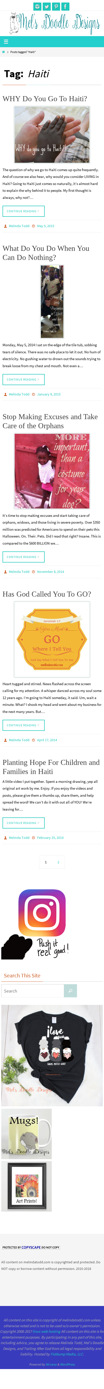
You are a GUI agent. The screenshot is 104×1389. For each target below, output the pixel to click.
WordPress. (67, 1358)
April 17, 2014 (47, 736)
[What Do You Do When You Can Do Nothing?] (52, 300)
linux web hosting (46, 1325)
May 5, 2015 (45, 225)
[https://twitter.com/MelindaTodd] (47, 7)
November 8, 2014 (50, 569)
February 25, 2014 (50, 833)
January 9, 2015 (49, 392)
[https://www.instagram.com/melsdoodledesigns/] (37, 7)
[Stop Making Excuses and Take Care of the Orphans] (52, 468)
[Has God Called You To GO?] (52, 636)
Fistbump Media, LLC (66, 1348)
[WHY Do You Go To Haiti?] (52, 134)
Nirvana (51, 1358)
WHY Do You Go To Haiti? (45, 98)
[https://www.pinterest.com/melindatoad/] (56, 7)
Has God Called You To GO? (47, 590)
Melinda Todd (19, 225)
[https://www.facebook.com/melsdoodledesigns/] (65, 7)
